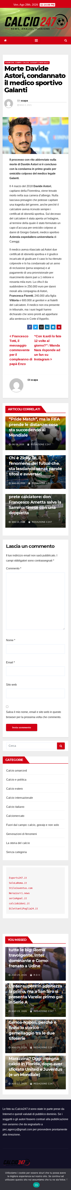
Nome (10, 640)
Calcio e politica (16, 779)
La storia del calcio (18, 843)
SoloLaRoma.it (18, 883)
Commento (13, 568)
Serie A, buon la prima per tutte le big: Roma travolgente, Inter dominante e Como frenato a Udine (35, 955)
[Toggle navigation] (36, 40)
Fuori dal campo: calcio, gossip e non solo (27, 63)
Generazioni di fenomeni (21, 834)
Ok (36, 1185)
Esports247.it (18, 877)
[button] (65, 40)
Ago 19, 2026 (19, 1047)
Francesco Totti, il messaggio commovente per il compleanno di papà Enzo (20, 350)
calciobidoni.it (19, 903)
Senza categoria (16, 852)
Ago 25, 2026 (19, 975)
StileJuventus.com (20, 888)
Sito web (11, 684)
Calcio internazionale (19, 797)
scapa (24, 100)
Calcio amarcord (16, 770)
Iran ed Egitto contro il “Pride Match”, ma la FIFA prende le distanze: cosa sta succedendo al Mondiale (34, 424)
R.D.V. (36, 975)
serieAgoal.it (18, 898)
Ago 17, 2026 (19, 1084)
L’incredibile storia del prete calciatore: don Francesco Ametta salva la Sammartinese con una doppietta (35, 502)
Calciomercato (15, 815)
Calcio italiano (15, 806)
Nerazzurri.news (19, 893)
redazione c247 (40, 444)
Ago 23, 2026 (19, 1011)
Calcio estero (14, 788)
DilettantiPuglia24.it (23, 908)
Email (10, 662)
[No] (66, 1179)
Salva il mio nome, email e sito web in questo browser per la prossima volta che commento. (33, 715)
